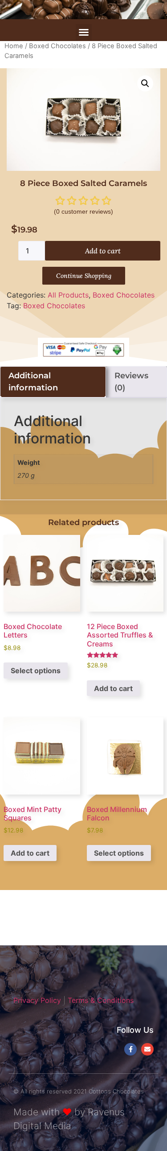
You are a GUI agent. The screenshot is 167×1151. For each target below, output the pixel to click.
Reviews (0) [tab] (131, 382)
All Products (68, 294)
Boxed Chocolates (57, 46)
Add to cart (103, 250)
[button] (84, 32)
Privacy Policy (37, 1000)
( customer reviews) (83, 211)
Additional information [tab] (33, 382)
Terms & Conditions (101, 1000)
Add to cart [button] (113, 688)
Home (13, 46)
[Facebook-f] (130, 1049)
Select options (36, 670)
